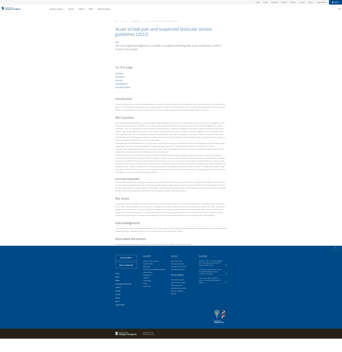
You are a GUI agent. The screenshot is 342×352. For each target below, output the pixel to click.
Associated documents (122, 87)
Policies (145, 283)
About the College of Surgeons (151, 261)
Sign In (336, 2)
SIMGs (91, 9)
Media (117, 280)
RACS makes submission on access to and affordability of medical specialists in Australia (210, 272)
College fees (146, 278)
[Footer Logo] (126, 334)
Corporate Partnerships (123, 284)
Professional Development (177, 264)
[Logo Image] (11, 9)
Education (174, 256)
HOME (116, 21)
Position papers (136, 21)
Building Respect (147, 275)
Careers (284, 2)
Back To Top (335, 250)
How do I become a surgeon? (178, 282)
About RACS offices (148, 264)
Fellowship (173, 294)
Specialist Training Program (178, 269)
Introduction (119, 73)
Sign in (117, 301)
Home (258, 2)
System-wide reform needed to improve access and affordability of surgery (210, 280)
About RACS (125, 21)
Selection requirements (177, 285)
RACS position (120, 77)
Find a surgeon (126, 265)
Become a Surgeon (177, 275)
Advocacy (274, 2)
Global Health (146, 266)
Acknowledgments (121, 84)
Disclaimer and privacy (148, 334)
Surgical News (321, 2)
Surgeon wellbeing (147, 272)
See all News (203, 256)
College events (147, 286)
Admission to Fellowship (177, 291)
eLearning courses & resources (179, 266)
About (265, 2)
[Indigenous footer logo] (220, 317)
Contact (302, 2)
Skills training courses (176, 261)
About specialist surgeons (177, 280)
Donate (293, 2)
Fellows (81, 9)
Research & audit (104, 9)
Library (310, 2)
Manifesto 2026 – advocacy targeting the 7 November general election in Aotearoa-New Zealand (210, 263)
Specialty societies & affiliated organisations (154, 269)
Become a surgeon (56, 9)
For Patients (126, 258)
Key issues (118, 80)
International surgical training (178, 288)
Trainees (71, 9)
